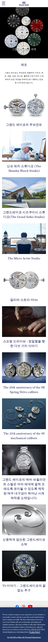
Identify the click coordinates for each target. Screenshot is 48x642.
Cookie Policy (35, 632)
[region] (24, 624)
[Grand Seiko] (24, 3)
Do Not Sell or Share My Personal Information (24, 637)
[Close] (45, 611)
